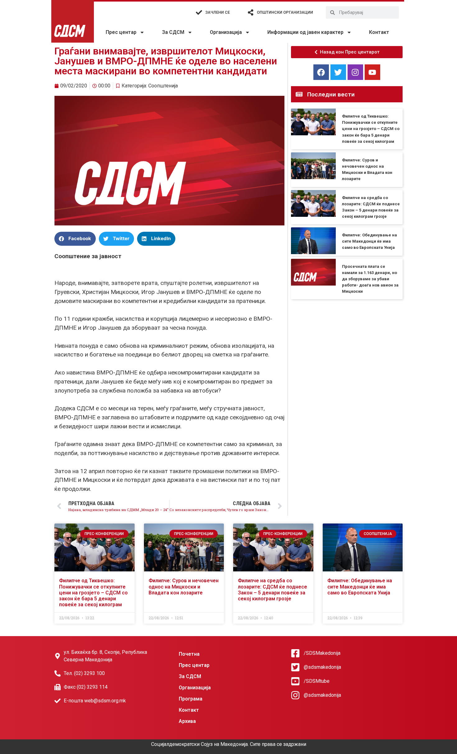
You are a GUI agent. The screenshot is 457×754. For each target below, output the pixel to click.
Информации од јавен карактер (305, 32)
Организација (226, 32)
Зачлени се (217, 12)
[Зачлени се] (199, 12)
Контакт (379, 32)
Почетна (189, 654)
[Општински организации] (250, 12)
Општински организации (285, 12)
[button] (75, 239)
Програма (190, 699)
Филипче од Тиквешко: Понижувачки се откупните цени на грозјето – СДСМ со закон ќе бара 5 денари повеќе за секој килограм (370, 129)
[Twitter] (338, 72)
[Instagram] (355, 72)
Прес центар (121, 32)
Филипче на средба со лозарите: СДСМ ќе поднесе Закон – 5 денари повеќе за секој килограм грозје (272, 590)
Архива (187, 721)
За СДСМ (173, 32)
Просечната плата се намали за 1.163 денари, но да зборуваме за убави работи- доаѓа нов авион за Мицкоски (370, 279)
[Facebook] (321, 72)
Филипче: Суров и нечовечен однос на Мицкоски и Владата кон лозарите (184, 586)
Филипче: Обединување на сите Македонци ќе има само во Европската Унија (369, 241)
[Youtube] (372, 72)
